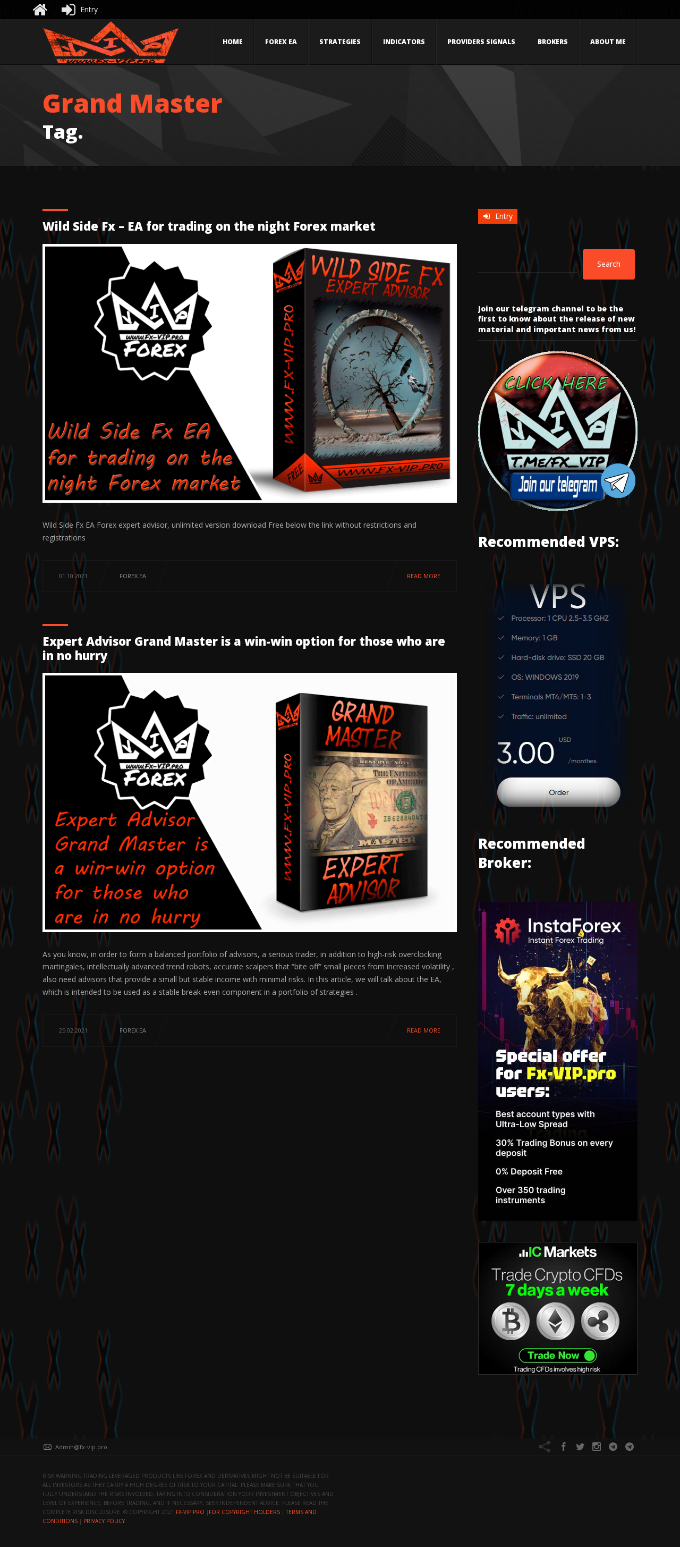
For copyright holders (244, 1512)
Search (608, 264)
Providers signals (481, 41)
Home (233, 41)
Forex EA (281, 41)
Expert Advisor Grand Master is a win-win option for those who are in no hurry (243, 648)
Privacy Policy (104, 1521)
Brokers (553, 41)
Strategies (340, 41)
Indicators (404, 41)
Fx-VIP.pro (190, 1512)
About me (608, 41)
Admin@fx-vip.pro (81, 1447)
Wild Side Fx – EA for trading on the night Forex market (209, 226)
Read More (423, 576)
